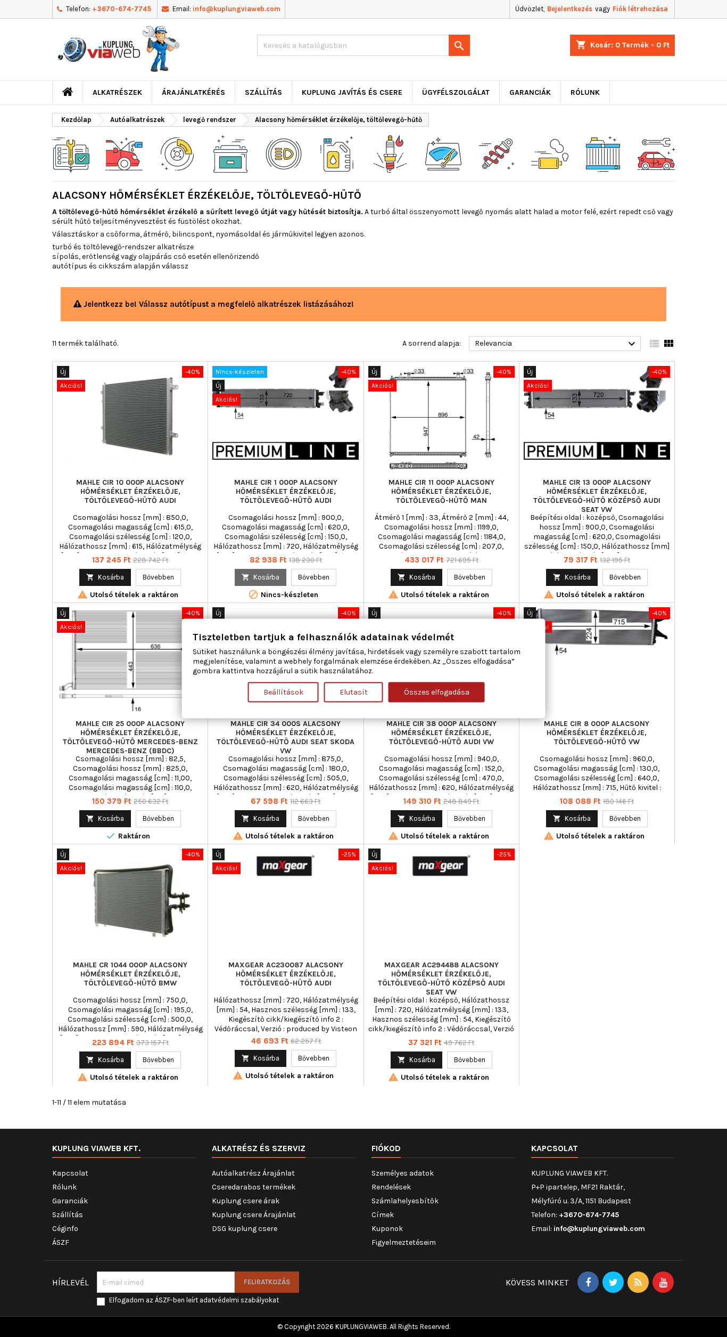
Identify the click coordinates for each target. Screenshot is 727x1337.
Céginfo (65, 1228)
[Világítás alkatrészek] (283, 153)
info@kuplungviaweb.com (236, 9)
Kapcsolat (70, 1173)
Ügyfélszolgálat (456, 92)
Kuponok (387, 1228)
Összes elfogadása (436, 691)
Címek (382, 1214)
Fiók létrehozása (640, 9)
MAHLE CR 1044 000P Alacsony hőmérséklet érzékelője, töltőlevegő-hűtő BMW (130, 974)
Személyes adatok (402, 1173)
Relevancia (556, 344)
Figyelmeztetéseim (403, 1242)
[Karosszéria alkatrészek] (656, 153)
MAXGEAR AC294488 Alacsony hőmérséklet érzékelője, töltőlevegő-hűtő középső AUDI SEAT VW (441, 978)
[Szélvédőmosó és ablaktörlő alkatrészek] (443, 153)
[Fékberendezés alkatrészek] (177, 153)
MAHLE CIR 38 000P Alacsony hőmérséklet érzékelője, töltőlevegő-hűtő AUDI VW (441, 732)
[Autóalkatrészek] (70, 153)
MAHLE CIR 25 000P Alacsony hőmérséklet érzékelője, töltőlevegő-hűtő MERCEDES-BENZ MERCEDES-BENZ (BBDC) (130, 737)
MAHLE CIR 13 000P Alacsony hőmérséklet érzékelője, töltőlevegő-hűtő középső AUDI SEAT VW (596, 496)
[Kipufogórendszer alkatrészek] (549, 153)
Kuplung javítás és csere (352, 92)
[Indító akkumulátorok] (230, 153)
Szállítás (263, 92)
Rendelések (391, 1187)
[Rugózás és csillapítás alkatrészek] (496, 153)
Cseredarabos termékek (253, 1187)
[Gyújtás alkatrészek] (390, 153)
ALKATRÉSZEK (117, 92)
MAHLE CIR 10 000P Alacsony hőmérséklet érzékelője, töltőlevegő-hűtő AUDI (130, 491)
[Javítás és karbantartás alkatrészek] (124, 153)
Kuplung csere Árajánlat (254, 1214)
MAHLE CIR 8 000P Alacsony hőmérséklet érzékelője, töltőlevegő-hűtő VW (596, 732)
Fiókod (386, 1148)
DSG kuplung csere (244, 1228)
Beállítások (283, 691)
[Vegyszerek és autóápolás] (337, 153)
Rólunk (585, 92)
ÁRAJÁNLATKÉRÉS (193, 92)
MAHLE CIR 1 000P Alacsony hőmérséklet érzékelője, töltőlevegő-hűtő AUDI (285, 491)
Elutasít (354, 691)
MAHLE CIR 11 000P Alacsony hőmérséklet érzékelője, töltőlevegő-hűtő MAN (441, 491)
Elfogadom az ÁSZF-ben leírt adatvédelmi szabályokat (194, 1300)
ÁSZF (60, 1242)
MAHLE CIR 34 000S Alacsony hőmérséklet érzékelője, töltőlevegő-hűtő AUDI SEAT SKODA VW (285, 737)
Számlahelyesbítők (405, 1200)
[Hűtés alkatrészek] (603, 153)
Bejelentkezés (569, 9)
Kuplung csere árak (245, 1200)
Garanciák (530, 92)
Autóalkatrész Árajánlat (253, 1173)
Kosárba (105, 577)
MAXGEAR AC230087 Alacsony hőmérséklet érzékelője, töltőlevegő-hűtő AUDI (285, 974)
